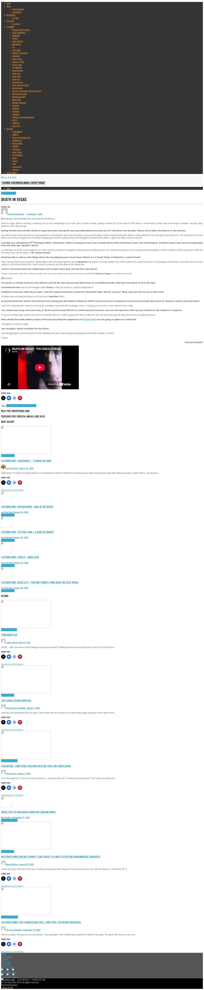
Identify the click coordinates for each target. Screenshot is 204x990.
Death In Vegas (11, 405)
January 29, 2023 (26, 864)
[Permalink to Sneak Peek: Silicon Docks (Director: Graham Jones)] (6, 806)
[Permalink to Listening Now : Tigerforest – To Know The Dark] (26, 452)
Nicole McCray (12, 864)
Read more (6, 490)
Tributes (11, 455)
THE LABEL (6, 962)
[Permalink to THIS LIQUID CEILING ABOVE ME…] (26, 692)
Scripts (11, 695)
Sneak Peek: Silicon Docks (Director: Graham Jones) (28, 812)
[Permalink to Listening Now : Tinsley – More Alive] (6, 552)
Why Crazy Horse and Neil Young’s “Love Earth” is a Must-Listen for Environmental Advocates (50, 856)
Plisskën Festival (30, 405)
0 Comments (17, 490)
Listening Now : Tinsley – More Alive (20, 557)
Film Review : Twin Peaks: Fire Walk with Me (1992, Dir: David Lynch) (36, 766)
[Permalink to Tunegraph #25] (26, 627)
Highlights (5, 193)
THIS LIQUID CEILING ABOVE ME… (16, 700)
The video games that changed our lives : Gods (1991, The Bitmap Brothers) (41, 922)
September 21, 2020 (31, 929)
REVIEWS (5, 959)
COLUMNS (6, 964)
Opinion (11, 851)
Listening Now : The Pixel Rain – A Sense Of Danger (27, 532)
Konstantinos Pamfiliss (16, 708)
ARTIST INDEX (7, 967)
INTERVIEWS (6, 956)
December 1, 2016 (34, 214)
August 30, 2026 (26, 468)
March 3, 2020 (33, 708)
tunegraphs (13, 629)
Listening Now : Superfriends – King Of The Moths (27, 506)
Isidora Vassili (12, 642)
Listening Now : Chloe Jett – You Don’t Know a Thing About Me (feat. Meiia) (39, 582)
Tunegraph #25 (9, 635)
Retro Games (13, 917)
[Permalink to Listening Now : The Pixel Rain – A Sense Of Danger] (6, 526)
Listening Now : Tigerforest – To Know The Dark (26, 460)
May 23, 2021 (24, 642)
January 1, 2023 (23, 773)
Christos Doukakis (14, 929)
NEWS (4, 954)
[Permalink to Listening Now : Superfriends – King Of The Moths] (6, 501)
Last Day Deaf (12, 468)
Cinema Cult (5, 760)
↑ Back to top (7, 987)
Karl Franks (11, 773)
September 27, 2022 (21, 817)
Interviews (12, 193)
